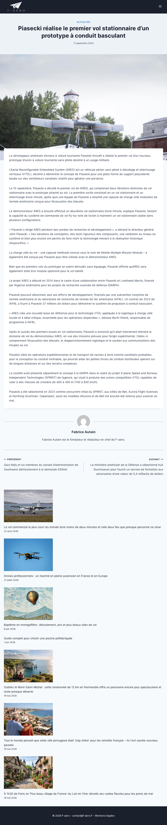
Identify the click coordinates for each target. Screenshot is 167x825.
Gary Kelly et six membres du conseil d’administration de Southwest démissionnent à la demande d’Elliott (41, 464)
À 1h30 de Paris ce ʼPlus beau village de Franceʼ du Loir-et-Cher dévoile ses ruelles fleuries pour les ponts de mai (78, 793)
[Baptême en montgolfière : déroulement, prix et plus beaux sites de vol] (83, 603)
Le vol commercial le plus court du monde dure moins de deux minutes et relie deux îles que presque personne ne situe (82, 527)
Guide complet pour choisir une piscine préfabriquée (38, 638)
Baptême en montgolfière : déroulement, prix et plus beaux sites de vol (50, 624)
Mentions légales (105, 815)
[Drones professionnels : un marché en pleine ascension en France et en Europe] (83, 554)
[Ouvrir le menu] (160, 6)
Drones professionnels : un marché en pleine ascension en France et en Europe (55, 576)
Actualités (83, 22)
